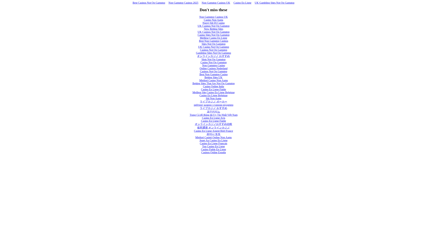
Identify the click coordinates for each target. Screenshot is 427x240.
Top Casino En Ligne (213, 146)
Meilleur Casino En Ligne (213, 37)
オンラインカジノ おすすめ (213, 56)
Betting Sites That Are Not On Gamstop (213, 83)
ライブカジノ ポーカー (213, 101)
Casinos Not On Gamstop (213, 49)
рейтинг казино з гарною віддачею (213, 105)
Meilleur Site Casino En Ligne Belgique (213, 92)
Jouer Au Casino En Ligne (213, 140)
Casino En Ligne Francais (213, 143)
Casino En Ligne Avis (213, 117)
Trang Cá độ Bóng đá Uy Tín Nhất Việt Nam (214, 115)
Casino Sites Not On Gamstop (214, 35)
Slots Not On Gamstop (213, 59)
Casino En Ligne (242, 2)
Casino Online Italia (213, 86)
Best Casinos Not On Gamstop (149, 2)
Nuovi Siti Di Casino (213, 23)
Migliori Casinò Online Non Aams (213, 137)
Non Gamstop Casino (213, 65)
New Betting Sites (213, 29)
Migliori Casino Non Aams (213, 80)
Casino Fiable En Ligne (213, 149)
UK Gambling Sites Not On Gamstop (274, 2)
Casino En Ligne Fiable (213, 89)
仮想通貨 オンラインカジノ (213, 127)
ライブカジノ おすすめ (213, 108)
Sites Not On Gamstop (214, 43)
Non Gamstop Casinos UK (216, 2)
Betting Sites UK (213, 77)
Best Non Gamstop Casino (213, 74)
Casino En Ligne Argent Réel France (213, 131)
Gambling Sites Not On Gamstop (213, 53)
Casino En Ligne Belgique (213, 95)
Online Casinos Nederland (214, 68)
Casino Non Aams (213, 19)
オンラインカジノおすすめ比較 (213, 124)
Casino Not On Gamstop (213, 62)
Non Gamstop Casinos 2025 (183, 2)
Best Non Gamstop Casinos (213, 41)
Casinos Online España (213, 152)
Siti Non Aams (213, 98)
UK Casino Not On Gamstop (213, 47)
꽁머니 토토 (213, 134)
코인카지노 (213, 111)
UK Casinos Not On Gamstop (214, 25)
